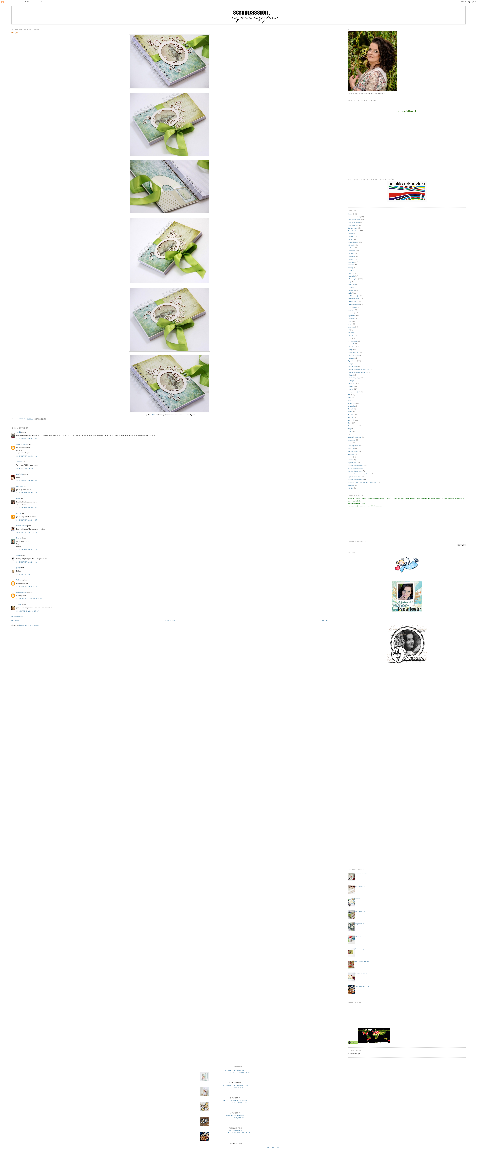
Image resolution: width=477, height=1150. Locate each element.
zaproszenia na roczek (355, 471)
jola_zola (19, 486)
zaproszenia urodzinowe (356, 479)
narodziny (351, 346)
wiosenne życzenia (360, 974)
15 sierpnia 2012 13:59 (26, 574)
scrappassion (235, 1131)
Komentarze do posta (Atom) (29, 625)
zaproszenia (352, 462)
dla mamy (351, 259)
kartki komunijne (353, 296)
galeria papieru (353, 279)
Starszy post (325, 620)
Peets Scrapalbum (235, 1070)
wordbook (351, 454)
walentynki (351, 440)
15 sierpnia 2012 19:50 (26, 586)
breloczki (351, 233)
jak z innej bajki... (360, 949)
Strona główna (170, 620)
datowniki (351, 245)
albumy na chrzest (354, 222)
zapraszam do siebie (361, 874)
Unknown (19, 580)
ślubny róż (239, 1088)
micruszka (351, 335)
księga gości (352, 318)
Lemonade (351, 327)
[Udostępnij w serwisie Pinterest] (44, 419)
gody (349, 282)
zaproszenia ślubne (354, 477)
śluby (349, 423)
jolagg (18, 567)
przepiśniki (351, 383)
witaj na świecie (353, 451)
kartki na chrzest (353, 298)
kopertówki (351, 315)
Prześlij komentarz (17, 616)
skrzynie (350, 409)
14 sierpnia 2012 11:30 (26, 550)
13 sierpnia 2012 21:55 (26, 438)
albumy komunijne (354, 219)
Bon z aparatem (239, 1103)
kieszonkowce (352, 307)
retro (349, 400)
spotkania (351, 414)
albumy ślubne (353, 225)
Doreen (18, 538)
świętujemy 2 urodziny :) (362, 961)
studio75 (351, 420)
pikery (350, 364)
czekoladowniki (353, 242)
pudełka (350, 389)
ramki (350, 397)
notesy (350, 349)
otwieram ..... (358, 899)
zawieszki (351, 485)
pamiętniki (351, 358)
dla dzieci (351, 253)
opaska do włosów (354, 355)
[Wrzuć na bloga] (37, 419)
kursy (349, 321)
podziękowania (353, 366)
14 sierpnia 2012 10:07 (26, 520)
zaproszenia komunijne (355, 465)
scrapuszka (351, 406)
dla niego (351, 262)
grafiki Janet (352, 284)
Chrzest (350, 236)
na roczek (351, 344)
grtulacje (351, 287)
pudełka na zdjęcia (354, 392)
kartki (350, 293)
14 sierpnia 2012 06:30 (26, 480)
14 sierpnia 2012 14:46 (26, 562)
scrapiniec (351, 403)
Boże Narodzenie (353, 231)
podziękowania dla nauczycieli (358, 369)
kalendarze (351, 290)
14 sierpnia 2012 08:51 (26, 508)
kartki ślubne (352, 301)
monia (18, 498)
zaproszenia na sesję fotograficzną (359, 474)
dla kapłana (352, 256)
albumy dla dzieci (354, 217)
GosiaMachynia (21, 525)
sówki (350, 411)
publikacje (351, 386)
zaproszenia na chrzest (355, 468)
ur (348, 434)
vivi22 (18, 432)
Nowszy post (15, 620)
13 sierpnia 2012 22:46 (26, 456)
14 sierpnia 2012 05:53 (26, 468)
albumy (350, 214)
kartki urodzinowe (354, 304)
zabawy (350, 457)
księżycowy (240, 1118)
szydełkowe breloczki (361, 986)
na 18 (349, 338)
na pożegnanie (353, 341)
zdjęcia (350, 488)
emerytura (351, 265)
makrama (351, 332)
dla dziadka (352, 250)
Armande (19, 461)
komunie (351, 313)
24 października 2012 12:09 (29, 599)
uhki (349, 431)
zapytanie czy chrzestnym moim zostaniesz (362, 482)
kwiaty (350, 324)
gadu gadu (351, 276)
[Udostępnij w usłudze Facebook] (42, 419)
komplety (351, 310)
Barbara (18, 513)
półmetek (351, 375)
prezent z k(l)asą (353, 378)
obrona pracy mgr (353, 352)
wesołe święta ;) (359, 911)
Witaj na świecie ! (360, 923)
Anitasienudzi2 (21, 592)
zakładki (351, 460)
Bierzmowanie (352, 228)
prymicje (351, 380)
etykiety (350, 267)
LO (349, 330)
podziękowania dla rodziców (357, 372)
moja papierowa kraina (235, 1100)
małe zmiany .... (359, 886)
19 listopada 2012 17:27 (27, 611)
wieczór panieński (354, 445)
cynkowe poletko (235, 1115)
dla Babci (351, 248)
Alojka (18, 555)
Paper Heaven (352, 361)
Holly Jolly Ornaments (240, 1073)
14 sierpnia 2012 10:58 (26, 532)
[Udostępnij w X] (39, 419)
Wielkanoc (351, 448)
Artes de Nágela (21, 444)
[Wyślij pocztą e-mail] (35, 419)
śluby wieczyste (353, 426)
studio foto (351, 417)
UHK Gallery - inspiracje (235, 1085)
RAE (349, 395)
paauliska (19, 474)
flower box (351, 270)
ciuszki (350, 239)
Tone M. (19, 604)
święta (350, 428)
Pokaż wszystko (273, 1147)
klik (153, 415)
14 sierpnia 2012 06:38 (26, 493)
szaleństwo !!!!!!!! (360, 936)
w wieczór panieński (354, 437)
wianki (350, 443)
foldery (350, 273)
